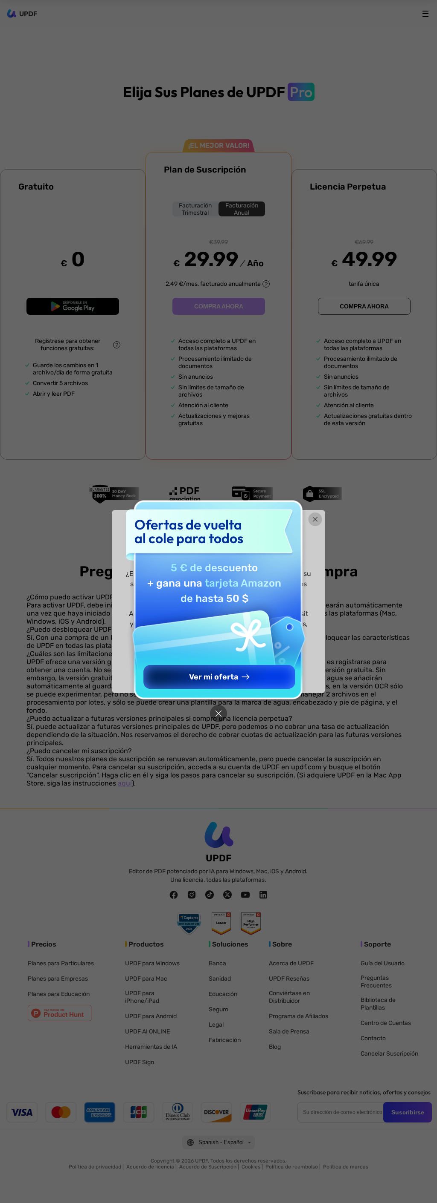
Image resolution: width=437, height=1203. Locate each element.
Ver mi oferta (213, 677)
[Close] (218, 713)
